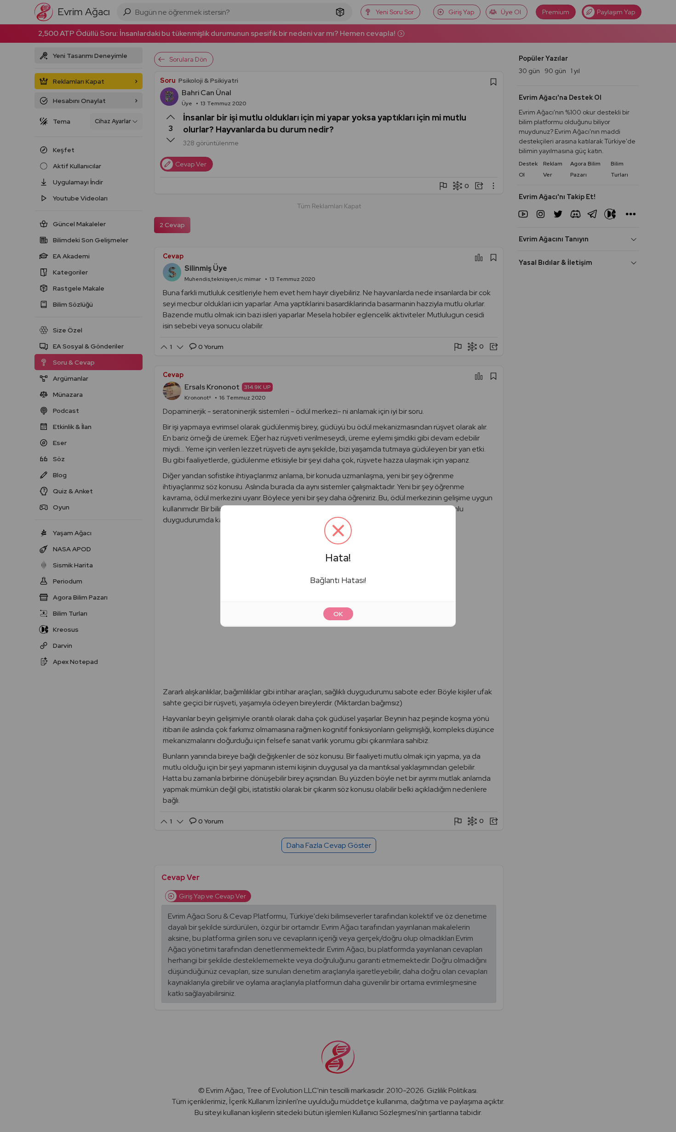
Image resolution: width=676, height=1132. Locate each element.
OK (338, 614)
